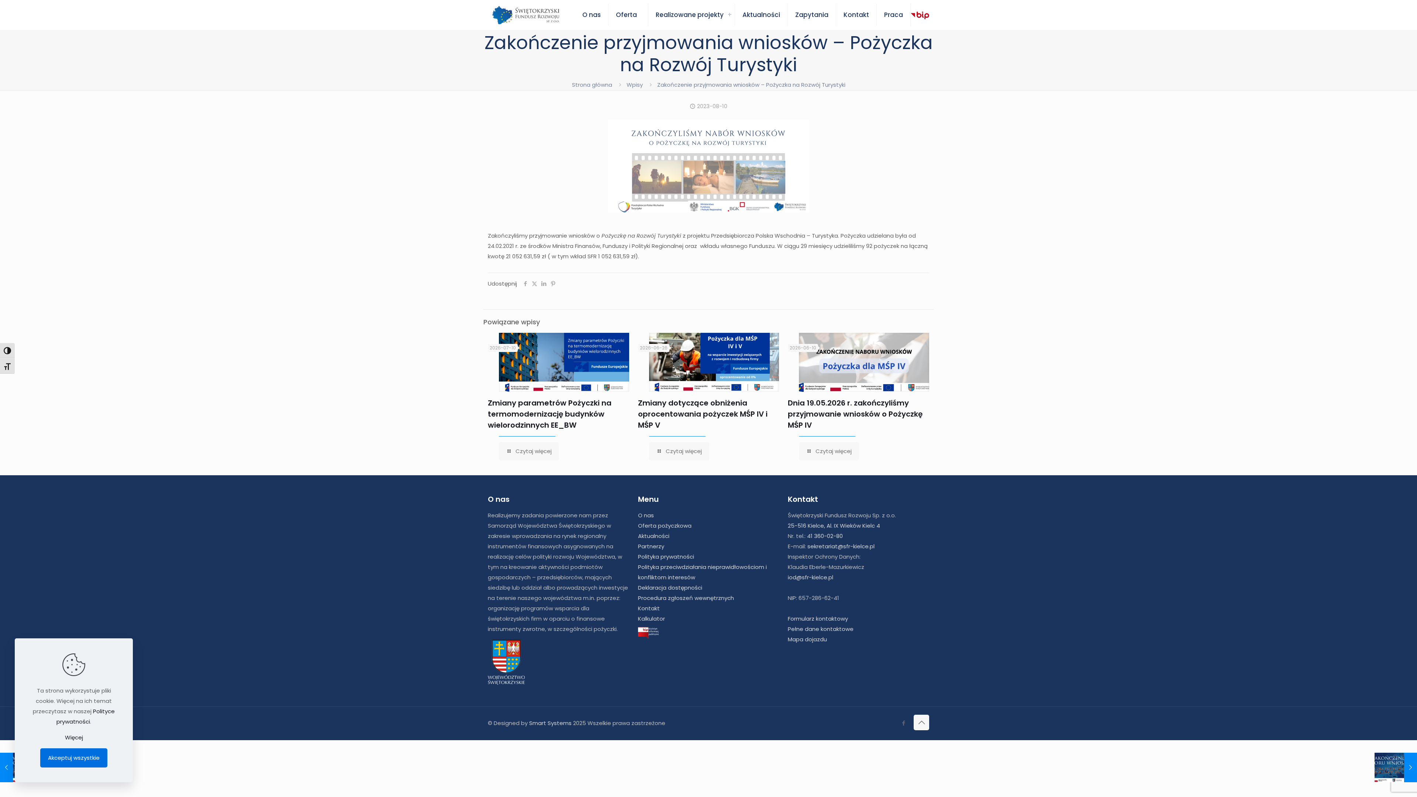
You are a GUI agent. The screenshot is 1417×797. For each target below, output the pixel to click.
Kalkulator (651, 618)
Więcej (74, 737)
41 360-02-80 (825, 536)
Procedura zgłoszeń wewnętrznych (686, 598)
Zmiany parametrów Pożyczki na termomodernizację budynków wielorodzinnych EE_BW (549, 414)
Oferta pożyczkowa (665, 525)
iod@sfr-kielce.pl (810, 577)
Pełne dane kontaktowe (821, 629)
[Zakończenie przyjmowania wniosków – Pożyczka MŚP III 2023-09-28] (1396, 767)
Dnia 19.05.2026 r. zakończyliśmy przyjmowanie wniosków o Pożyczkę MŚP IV (855, 414)
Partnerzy (651, 546)
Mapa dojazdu (807, 639)
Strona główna (592, 85)
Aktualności (653, 536)
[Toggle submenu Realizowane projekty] (729, 14)
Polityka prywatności (666, 556)
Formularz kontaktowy (818, 618)
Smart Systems (550, 723)
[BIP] (920, 15)
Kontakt (649, 608)
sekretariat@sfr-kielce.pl (841, 546)
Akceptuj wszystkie (74, 758)
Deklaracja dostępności (670, 587)
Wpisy (635, 85)
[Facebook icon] (903, 723)
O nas (646, 515)
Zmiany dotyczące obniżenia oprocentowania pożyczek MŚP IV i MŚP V (703, 414)
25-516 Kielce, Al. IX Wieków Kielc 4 (834, 525)
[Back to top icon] (921, 722)
